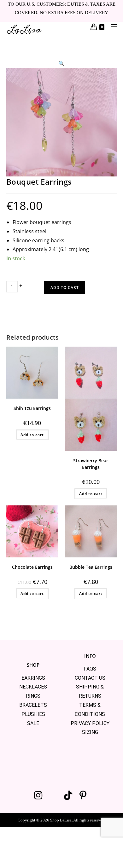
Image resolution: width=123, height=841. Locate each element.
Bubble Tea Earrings (90, 567)
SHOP (33, 665)
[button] (61, 63)
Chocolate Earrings (32, 567)
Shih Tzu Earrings (32, 408)
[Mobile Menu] (111, 27)
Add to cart (64, 287)
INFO (90, 656)
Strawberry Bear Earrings (90, 464)
